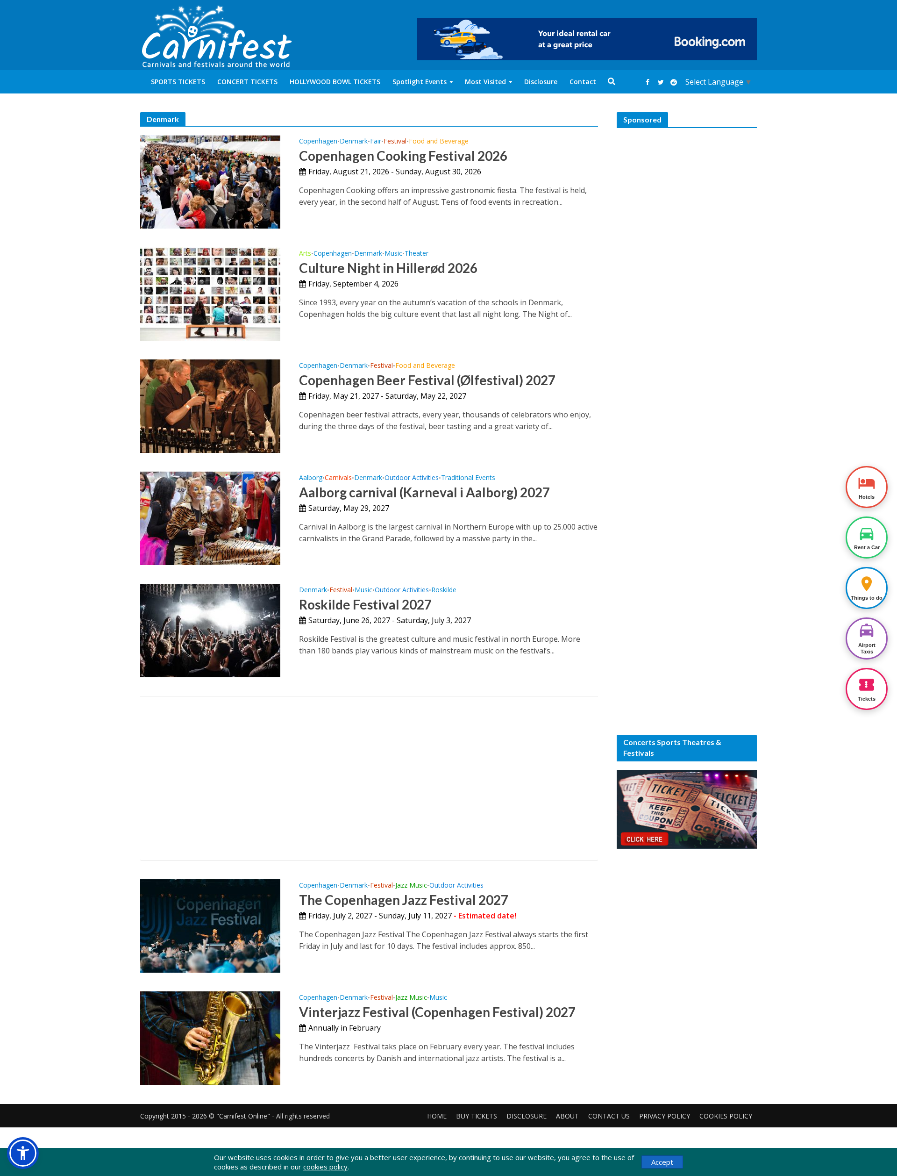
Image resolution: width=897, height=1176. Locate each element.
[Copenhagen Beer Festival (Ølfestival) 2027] (210, 405)
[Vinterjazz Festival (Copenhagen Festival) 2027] (210, 1037)
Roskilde (443, 590)
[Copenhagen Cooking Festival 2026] (210, 181)
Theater (416, 254)
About (567, 1115)
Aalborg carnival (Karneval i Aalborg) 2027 (424, 492)
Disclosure (540, 81)
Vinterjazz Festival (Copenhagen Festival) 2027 (437, 1012)
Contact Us (609, 1115)
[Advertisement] (369, 778)
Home (437, 1115)
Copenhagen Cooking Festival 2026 (403, 156)
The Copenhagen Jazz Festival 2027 (403, 900)
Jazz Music (411, 885)
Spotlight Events (419, 81)
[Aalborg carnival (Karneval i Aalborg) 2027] (210, 517)
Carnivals (338, 478)
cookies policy (325, 1166)
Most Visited (485, 81)
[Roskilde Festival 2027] (210, 629)
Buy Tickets (476, 1115)
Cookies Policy (725, 1115)
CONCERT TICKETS (247, 81)
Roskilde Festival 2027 (365, 604)
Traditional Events (468, 478)
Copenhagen (318, 141)
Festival (395, 141)
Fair (375, 141)
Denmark (354, 141)
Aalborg (310, 478)
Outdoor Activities (411, 478)
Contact (583, 81)
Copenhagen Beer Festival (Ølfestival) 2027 (427, 380)
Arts (305, 254)
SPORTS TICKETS (178, 81)
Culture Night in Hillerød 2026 (388, 268)
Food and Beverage (439, 141)
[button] (22, 1153)
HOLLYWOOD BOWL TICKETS (335, 81)
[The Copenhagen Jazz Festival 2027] (210, 925)
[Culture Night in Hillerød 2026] (210, 293)
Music (393, 254)
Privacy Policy (664, 1115)
